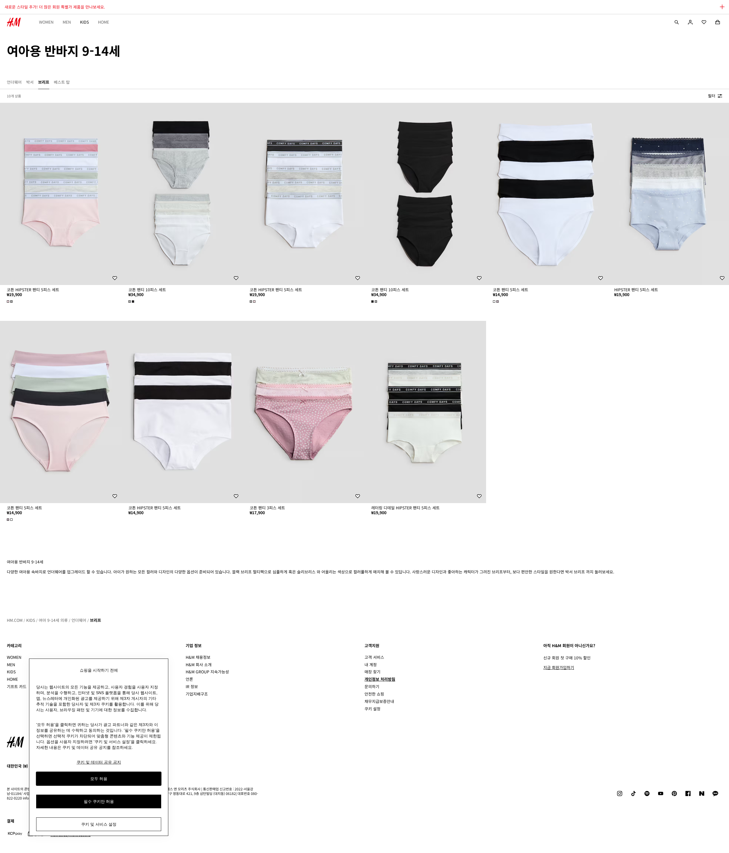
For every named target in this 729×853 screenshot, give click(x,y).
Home (103, 22)
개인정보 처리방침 (379, 679)
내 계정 (370, 664)
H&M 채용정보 (198, 657)
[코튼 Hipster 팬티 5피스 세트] (61, 194)
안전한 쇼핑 (374, 694)
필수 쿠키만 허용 (99, 801)
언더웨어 (78, 620)
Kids (84, 22)
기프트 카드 (16, 686)
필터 (711, 96)
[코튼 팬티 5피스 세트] (547, 194)
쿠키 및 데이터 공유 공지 (99, 762)
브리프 (95, 620)
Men (67, 22)
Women (46, 22)
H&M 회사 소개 (199, 664)
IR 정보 (192, 686)
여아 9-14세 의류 (53, 620)
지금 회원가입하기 (558, 667)
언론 (189, 679)
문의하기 (371, 686)
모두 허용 (98, 778)
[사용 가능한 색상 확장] (10, 301)
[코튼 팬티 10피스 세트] (182, 194)
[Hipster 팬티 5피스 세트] (668, 194)
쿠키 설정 (372, 708)
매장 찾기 (372, 671)
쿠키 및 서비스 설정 (98, 824)
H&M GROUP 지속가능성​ (207, 671)
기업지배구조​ (197, 694)
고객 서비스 (374, 657)
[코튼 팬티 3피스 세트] (303, 412)
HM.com (14, 620)
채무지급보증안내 (379, 701)
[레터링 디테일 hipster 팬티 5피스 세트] (425, 412)
